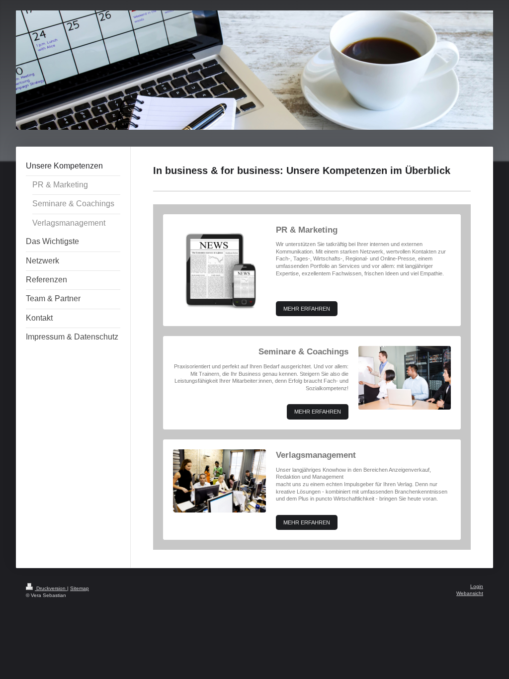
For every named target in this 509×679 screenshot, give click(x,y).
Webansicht (469, 593)
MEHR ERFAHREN (306, 309)
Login (476, 586)
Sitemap (79, 588)
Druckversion (51, 588)
